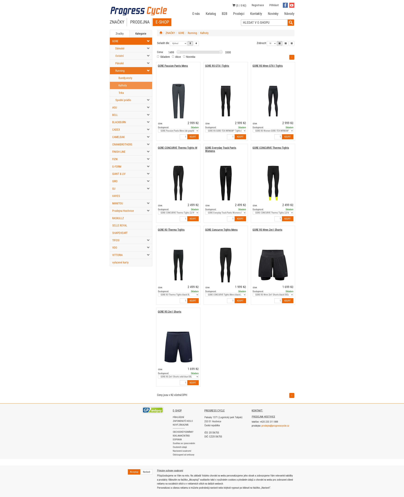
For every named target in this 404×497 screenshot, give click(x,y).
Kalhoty (123, 85)
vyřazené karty (120, 262)
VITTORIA (117, 255)
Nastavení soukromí (182, 450)
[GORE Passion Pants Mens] (178, 101)
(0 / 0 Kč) (240, 5)
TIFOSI (115, 240)
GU (113, 188)
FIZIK (115, 159)
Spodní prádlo (123, 100)
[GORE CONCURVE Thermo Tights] (273, 183)
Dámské (119, 48)
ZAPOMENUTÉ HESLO (183, 421)
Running (120, 70)
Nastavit (146, 472)
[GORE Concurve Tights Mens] (225, 264)
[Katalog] (279, 43)
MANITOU (117, 203)
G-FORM (116, 166)
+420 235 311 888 (269, 421)
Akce (178, 56)
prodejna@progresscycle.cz (275, 425)
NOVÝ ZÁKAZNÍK (181, 424)
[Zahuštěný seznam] (291, 43)
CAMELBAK (118, 137)
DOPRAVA (177, 439)
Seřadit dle (163, 43)
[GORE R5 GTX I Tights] (225, 101)
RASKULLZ (118, 218)
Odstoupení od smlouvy (183, 454)
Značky (120, 33)
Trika (121, 92)
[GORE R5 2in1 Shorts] (178, 346)
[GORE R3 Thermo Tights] (178, 264)
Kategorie (140, 33)
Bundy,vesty (125, 78)
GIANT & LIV (118, 173)
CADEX (116, 129)
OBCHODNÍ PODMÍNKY (183, 432)
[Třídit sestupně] (196, 43)
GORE (115, 41)
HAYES (116, 196)
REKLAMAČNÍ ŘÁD (181, 435)
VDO (114, 247)
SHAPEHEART (120, 233)
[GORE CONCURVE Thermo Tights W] (178, 183)
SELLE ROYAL (119, 225)
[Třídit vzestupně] (190, 43)
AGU (114, 107)
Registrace (258, 5)
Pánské (119, 63)
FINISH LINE (118, 151)
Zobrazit (261, 43)
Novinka (190, 56)
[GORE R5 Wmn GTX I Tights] (273, 101)
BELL (115, 115)
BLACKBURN (119, 122)
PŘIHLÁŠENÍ (178, 417)
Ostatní (119, 55)
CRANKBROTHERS (122, 144)
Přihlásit (274, 5)
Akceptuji (134, 472)
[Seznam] (285, 43)
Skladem (165, 56)
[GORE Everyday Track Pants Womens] (225, 183)
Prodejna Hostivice (123, 210)
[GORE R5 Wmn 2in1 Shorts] (273, 264)
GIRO (115, 181)
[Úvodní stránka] (160, 33)
